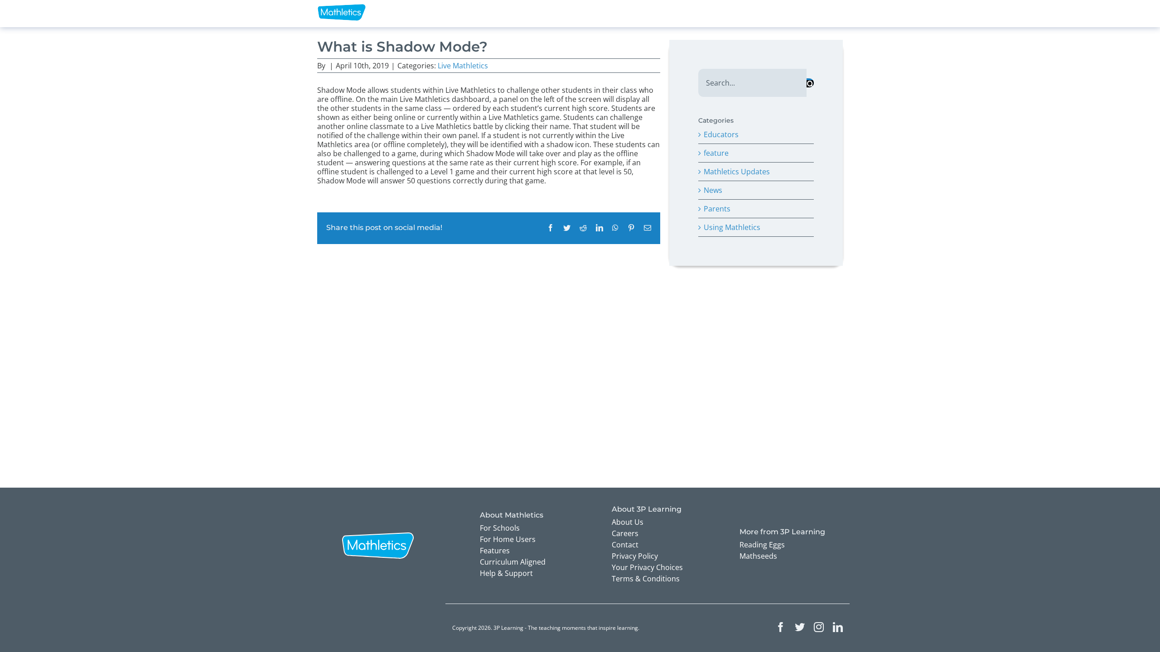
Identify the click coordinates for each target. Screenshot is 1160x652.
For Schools (500, 527)
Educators (721, 134)
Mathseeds (758, 556)
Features (495, 550)
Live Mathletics (463, 66)
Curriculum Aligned (513, 561)
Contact (625, 544)
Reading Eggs (762, 544)
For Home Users (508, 539)
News (713, 190)
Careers (625, 533)
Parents (717, 208)
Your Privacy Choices (647, 567)
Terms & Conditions (646, 578)
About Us (627, 522)
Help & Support (506, 573)
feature (716, 153)
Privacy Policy (635, 556)
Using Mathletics (732, 227)
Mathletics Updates (737, 171)
